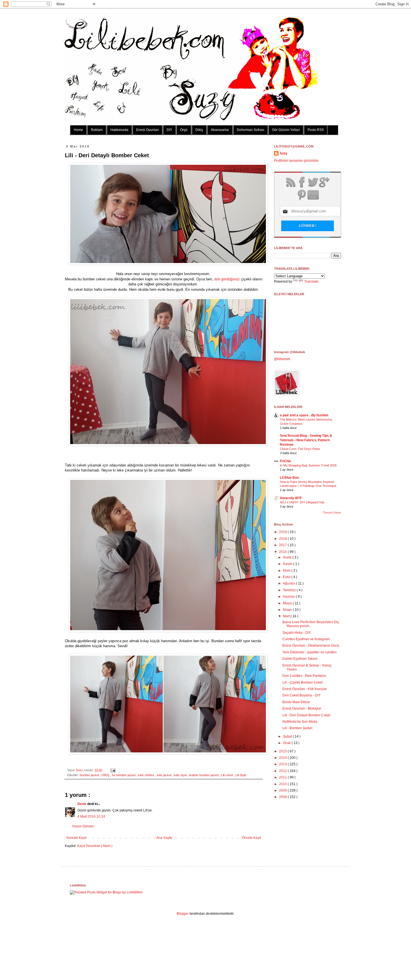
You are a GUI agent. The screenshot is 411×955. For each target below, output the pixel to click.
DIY (169, 130)
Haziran (289, 597)
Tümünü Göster (332, 512)
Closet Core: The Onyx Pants (300, 448)
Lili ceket (227, 775)
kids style (181, 775)
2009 (283, 790)
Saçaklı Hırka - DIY (296, 633)
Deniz (82, 804)
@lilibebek (282, 359)
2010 (283, 784)
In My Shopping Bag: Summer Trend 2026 (308, 465)
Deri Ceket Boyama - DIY (301, 695)
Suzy (80, 770)
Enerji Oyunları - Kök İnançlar (304, 689)
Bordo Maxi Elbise (296, 702)
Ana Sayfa (164, 838)
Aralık (287, 557)
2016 (283, 552)
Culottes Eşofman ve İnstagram (306, 639)
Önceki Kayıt (251, 838)
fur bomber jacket (124, 775)
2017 (283, 545)
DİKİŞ (105, 775)
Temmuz (290, 590)
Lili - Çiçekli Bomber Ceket (302, 682)
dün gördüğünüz (227, 279)
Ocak (287, 743)
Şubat (288, 736)
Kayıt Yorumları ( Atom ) (94, 846)
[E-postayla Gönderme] (112, 770)
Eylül (287, 577)
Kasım (288, 564)
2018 (283, 539)
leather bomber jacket (204, 775)
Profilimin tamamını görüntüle (296, 161)
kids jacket (164, 775)
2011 (283, 777)
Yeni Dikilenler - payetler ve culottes (309, 652)
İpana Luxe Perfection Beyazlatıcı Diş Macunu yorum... (310, 624)
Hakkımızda (119, 130)
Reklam (97, 130)
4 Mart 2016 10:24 (91, 816)
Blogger (183, 914)
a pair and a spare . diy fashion (304, 415)
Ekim (287, 570)
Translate (311, 281)
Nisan (288, 610)
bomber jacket (90, 775)
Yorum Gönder (83, 826)
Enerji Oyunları (147, 130)
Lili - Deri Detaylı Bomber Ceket (306, 715)
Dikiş (199, 130)
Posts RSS (316, 130)
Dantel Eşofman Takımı (299, 659)
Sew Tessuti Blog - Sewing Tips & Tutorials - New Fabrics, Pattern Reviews (306, 440)
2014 (283, 758)
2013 (283, 764)
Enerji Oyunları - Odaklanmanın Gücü (310, 645)
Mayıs (288, 603)
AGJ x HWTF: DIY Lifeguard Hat (302, 502)
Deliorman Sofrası (250, 130)
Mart (286, 616)
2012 (283, 771)
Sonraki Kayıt (76, 838)
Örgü (184, 130)
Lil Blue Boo (289, 478)
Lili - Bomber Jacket (297, 728)
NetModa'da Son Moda (299, 722)
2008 (283, 797)
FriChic (285, 461)
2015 (283, 751)
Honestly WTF (291, 498)
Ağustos (289, 583)
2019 (283, 532)
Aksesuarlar (220, 130)
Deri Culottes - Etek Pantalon (304, 676)
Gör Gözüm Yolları (286, 130)
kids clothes (146, 775)
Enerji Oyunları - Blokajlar (301, 708)
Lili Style (240, 775)
